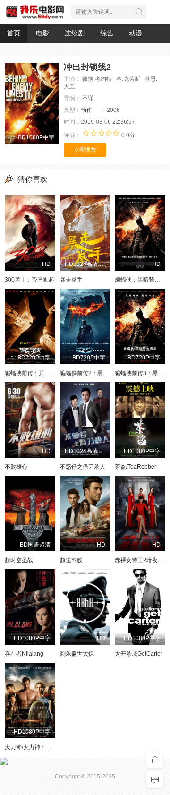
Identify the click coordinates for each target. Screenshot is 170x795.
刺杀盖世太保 (77, 653)
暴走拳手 (71, 279)
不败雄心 (16, 466)
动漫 (135, 33)
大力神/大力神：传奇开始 (36, 747)
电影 (42, 33)
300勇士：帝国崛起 (29, 279)
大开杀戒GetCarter (138, 653)
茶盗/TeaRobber (135, 466)
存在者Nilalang (24, 653)
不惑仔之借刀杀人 (82, 466)
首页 (13, 33)
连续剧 (75, 33)
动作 (86, 110)
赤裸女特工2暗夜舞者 (142, 560)
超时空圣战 (19, 560)
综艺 (106, 33)
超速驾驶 (71, 560)
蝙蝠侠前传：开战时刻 (33, 373)
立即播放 (85, 149)
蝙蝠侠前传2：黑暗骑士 (90, 373)
